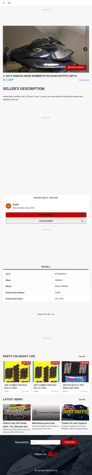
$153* (6, 391)
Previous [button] (7, 49)
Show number (46, 221)
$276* (65, 391)
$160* (36, 391)
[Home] (46, 464)
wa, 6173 (85, 80)
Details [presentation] (46, 266)
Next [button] (85, 49)
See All (82, 356)
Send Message (46, 215)
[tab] (45, 267)
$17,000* (8, 79)
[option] (46, 49)
